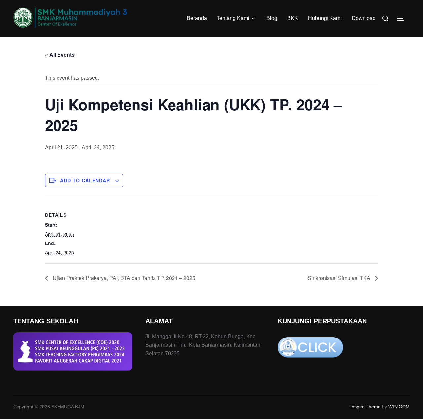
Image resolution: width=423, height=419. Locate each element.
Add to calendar (85, 180)
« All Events (60, 54)
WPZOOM (399, 406)
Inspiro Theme (365, 406)
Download (364, 18)
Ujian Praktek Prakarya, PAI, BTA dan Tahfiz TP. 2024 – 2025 (123, 278)
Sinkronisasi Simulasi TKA (340, 278)
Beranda (197, 18)
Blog (271, 18)
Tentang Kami (233, 18)
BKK (292, 18)
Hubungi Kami (325, 18)
